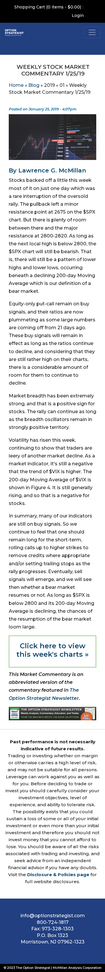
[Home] (14, 32)
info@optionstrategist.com (52, 915)
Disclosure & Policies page (58, 874)
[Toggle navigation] (92, 32)
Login (78, 15)
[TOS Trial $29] (52, 713)
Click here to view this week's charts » (52, 650)
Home (16, 85)
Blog (33, 85)
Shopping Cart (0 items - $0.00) (47, 7)
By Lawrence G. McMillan (47, 170)
